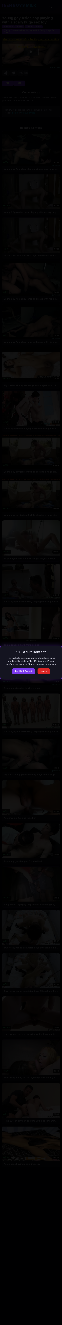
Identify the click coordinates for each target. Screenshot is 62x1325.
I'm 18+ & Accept (23, 671)
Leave (44, 671)
